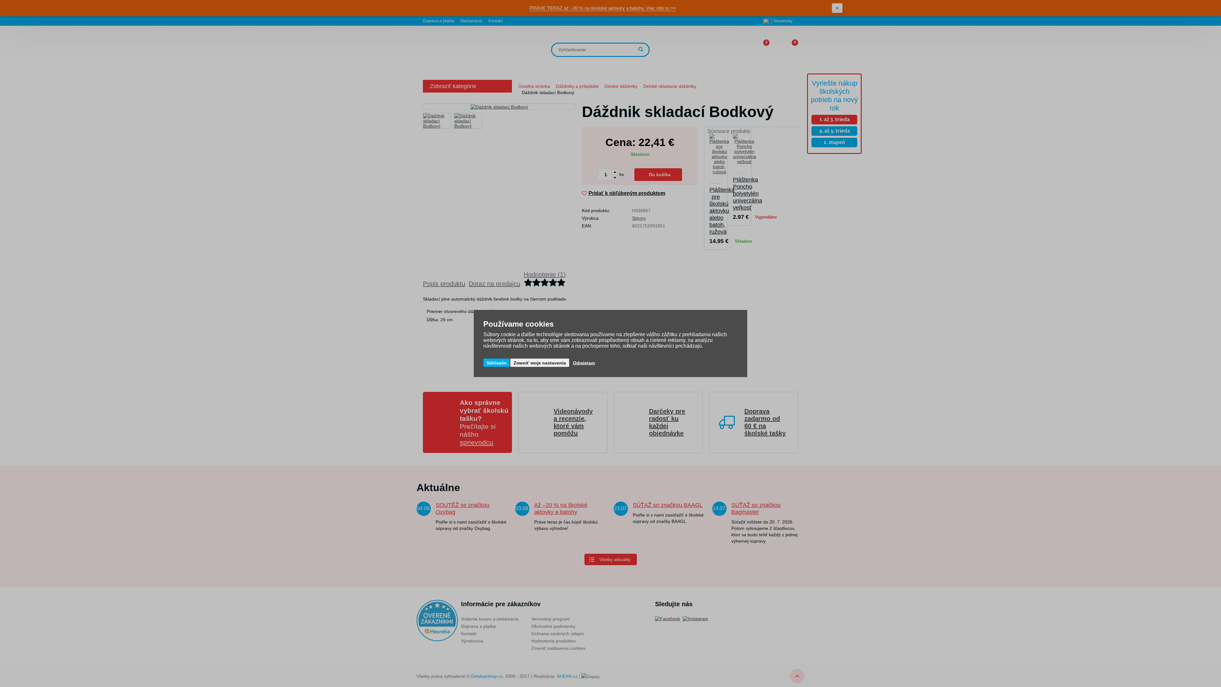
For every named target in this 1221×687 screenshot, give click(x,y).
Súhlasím (496, 362)
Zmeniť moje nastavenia (540, 362)
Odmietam (584, 362)
